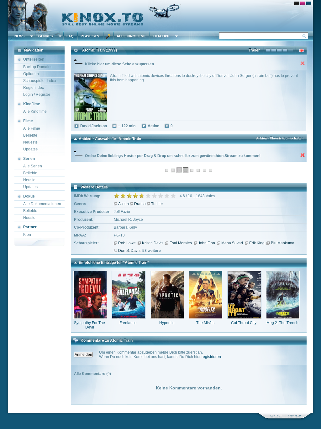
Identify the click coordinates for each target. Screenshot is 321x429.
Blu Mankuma (282, 243)
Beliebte (30, 135)
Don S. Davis (129, 250)
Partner (30, 227)
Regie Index (33, 87)
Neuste (29, 180)
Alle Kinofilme (131, 36)
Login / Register (36, 94)
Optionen (31, 74)
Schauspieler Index (39, 81)
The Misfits (205, 323)
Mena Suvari (232, 243)
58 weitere (151, 250)
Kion (27, 234)
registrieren (211, 357)
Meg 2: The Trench (282, 323)
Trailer (254, 50)
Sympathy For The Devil (89, 325)
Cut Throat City (243, 323)
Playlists (90, 36)
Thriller (157, 204)
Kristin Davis (152, 243)
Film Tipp (161, 36)
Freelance (128, 323)
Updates (30, 149)
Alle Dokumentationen (42, 204)
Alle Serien (32, 166)
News (19, 36)
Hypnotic (166, 323)
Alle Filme (31, 128)
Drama (140, 204)
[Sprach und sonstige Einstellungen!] (108, 36)
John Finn (206, 243)
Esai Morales (181, 243)
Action (123, 204)
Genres (45, 36)
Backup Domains (37, 67)
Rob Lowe (127, 243)
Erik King (257, 243)
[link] (160, 15)
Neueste (30, 142)
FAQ (70, 36)
